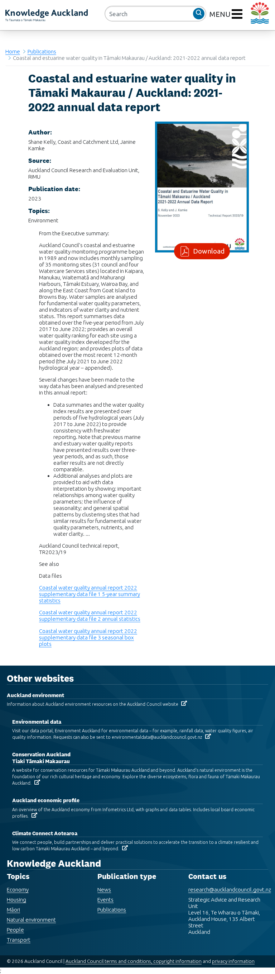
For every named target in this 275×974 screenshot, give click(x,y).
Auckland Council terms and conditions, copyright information (134, 961)
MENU (220, 14)
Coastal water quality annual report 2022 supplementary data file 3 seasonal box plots (88, 637)
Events (105, 900)
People (15, 930)
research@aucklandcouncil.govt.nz (229, 889)
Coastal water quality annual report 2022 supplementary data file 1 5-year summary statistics (89, 594)
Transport (18, 940)
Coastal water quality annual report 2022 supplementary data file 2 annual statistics (89, 615)
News (104, 889)
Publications (42, 51)
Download (209, 251)
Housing (16, 900)
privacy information (233, 961)
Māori (13, 910)
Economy (18, 889)
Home (12, 51)
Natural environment (31, 920)
